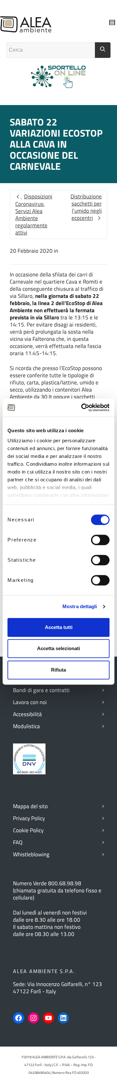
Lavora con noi (30, 702)
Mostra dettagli (79, 606)
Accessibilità (27, 714)
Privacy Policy (29, 818)
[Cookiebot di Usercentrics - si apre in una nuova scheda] (83, 407)
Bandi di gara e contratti (41, 690)
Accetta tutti (58, 627)
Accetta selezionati (58, 648)
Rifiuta (58, 670)
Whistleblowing (31, 854)
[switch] (100, 540)
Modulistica (26, 726)
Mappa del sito (30, 806)
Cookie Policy (28, 830)
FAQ (17, 842)
